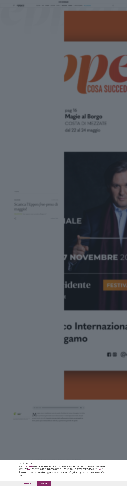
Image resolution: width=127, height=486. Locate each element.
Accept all (44, 483)
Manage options (28, 483)
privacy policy (88, 474)
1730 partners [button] (29, 466)
